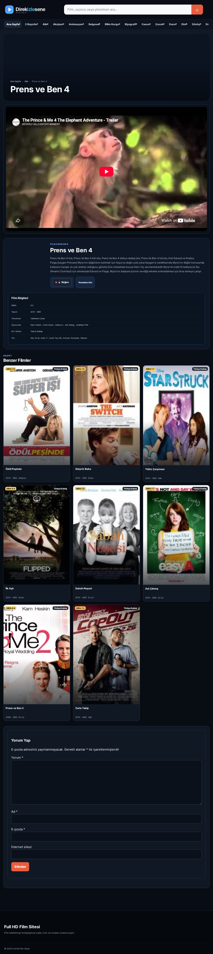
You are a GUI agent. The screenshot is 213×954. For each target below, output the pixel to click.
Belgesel (94, 24)
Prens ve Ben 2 (15, 708)
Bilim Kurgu (112, 24)
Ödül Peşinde (14, 468)
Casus (146, 24)
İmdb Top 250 (56, 338)
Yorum (17, 758)
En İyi (37, 338)
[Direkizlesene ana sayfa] (31, 10)
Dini (183, 24)
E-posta (18, 829)
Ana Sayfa (12, 24)
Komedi (66, 338)
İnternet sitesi (21, 847)
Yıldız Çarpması (155, 469)
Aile (45, 24)
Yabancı (83, 338)
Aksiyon (58, 24)
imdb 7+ (44, 338)
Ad (14, 812)
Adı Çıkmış (151, 588)
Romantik (75, 338)
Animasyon (76, 24)
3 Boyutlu (31, 24)
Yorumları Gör (85, 282)
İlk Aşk (10, 588)
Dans (172, 24)
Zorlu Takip (82, 708)
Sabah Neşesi (83, 588)
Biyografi (130, 24)
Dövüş (196, 24)
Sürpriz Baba (83, 468)
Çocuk (159, 24)
